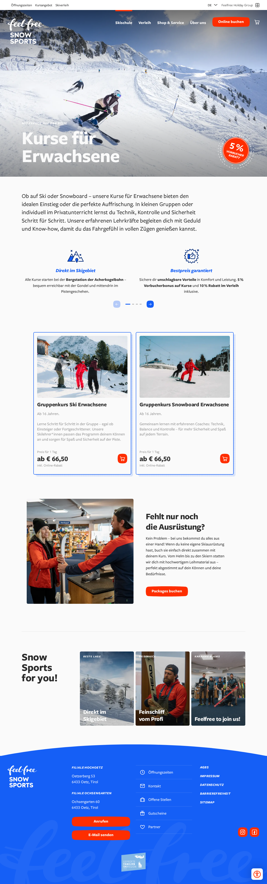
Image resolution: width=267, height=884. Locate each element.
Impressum (210, 776)
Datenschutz (212, 785)
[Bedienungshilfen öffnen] (257, 874)
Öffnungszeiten (21, 5)
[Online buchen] (236, 150)
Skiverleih (62, 5)
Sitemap (207, 802)
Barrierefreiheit (215, 793)
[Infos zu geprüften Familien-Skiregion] (133, 862)
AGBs (204, 767)
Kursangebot (43, 5)
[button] (150, 304)
